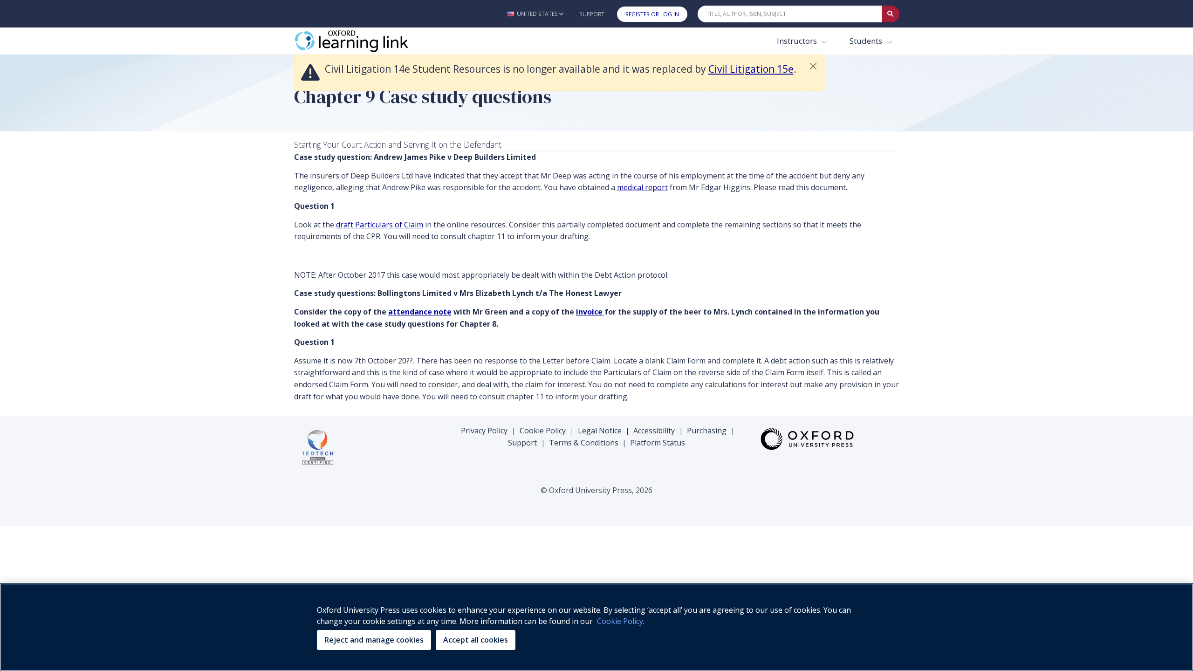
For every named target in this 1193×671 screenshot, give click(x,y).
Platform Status (657, 443)
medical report (642, 187)
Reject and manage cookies (374, 640)
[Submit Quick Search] (890, 14)
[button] (535, 13)
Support (591, 14)
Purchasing (707, 430)
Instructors (798, 40)
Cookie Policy (543, 430)
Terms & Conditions (583, 443)
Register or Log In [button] (652, 14)
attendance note (420, 312)
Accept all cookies (475, 640)
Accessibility (654, 430)
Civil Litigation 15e (751, 68)
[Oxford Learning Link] (364, 41)
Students (867, 40)
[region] (596, 627)
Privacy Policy (484, 430)
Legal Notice (600, 430)
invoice (589, 312)
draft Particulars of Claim (379, 224)
